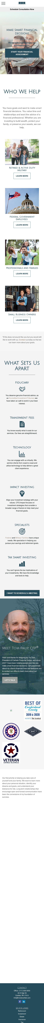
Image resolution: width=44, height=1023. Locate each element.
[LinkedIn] (23, 1001)
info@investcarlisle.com (22, 998)
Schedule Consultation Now (22, 9)
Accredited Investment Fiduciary (22, 398)
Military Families (21, 537)
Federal (8, 537)
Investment (22, 1014)
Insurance (22, 1019)
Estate (22, 1016)
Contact (22, 339)
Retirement (22, 1011)
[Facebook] (19, 1001)
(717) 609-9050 (24, 990)
